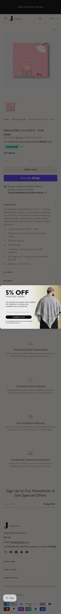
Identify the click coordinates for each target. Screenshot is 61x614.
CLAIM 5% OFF (19, 317)
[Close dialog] (59, 287)
